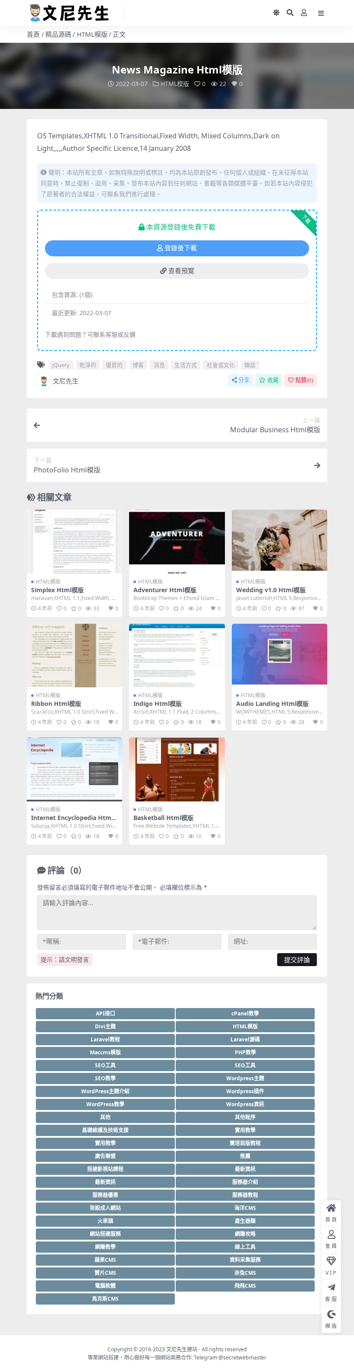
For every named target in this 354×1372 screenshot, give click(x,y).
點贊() (304, 380)
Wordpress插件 (245, 1091)
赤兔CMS (245, 1272)
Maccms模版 (105, 1052)
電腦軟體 (105, 1285)
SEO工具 (105, 1065)
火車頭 (105, 1221)
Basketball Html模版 (163, 818)
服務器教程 (245, 1195)
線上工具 (245, 1247)
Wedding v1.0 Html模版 (271, 590)
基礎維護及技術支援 (105, 1130)
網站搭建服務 (105, 1234)
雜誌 (250, 365)
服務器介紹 (245, 1182)
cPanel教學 (245, 1013)
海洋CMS (245, 1208)
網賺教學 (105, 1247)
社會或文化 (221, 365)
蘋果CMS (105, 1260)
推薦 (245, 1156)
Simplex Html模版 (57, 590)
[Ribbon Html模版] (74, 656)
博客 (138, 365)
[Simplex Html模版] (74, 542)
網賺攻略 (245, 1234)
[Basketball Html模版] (176, 769)
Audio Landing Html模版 (272, 703)
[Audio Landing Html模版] (279, 656)
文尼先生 (66, 381)
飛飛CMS (245, 1285)
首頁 (33, 34)
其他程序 (245, 1117)
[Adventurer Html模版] (176, 542)
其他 (105, 1117)
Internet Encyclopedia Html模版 (72, 821)
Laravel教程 (105, 1039)
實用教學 (245, 1130)
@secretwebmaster (242, 1357)
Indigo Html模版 (157, 703)
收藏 (272, 380)
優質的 (114, 365)
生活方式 (185, 365)
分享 (244, 380)
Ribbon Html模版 (56, 703)
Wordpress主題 (245, 1078)
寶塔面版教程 (245, 1143)
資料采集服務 (245, 1260)
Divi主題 (105, 1026)
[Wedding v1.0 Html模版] (279, 542)
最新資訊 (245, 1169)
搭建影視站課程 (105, 1169)
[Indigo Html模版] (176, 656)
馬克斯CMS (105, 1298)
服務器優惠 (105, 1195)
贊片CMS (105, 1272)
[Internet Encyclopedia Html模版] (74, 769)
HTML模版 (92, 34)
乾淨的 (87, 365)
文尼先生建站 (181, 1349)
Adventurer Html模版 (164, 590)
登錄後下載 (180, 248)
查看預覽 (181, 271)
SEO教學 (105, 1078)
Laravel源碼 (245, 1039)
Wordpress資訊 (245, 1104)
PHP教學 (245, 1052)
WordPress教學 (105, 1104)
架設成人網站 (105, 1208)
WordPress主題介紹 (105, 1091)
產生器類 (245, 1221)
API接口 (105, 1013)
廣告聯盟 (105, 1156)
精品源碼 (58, 34)
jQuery (61, 365)
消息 (159, 365)
